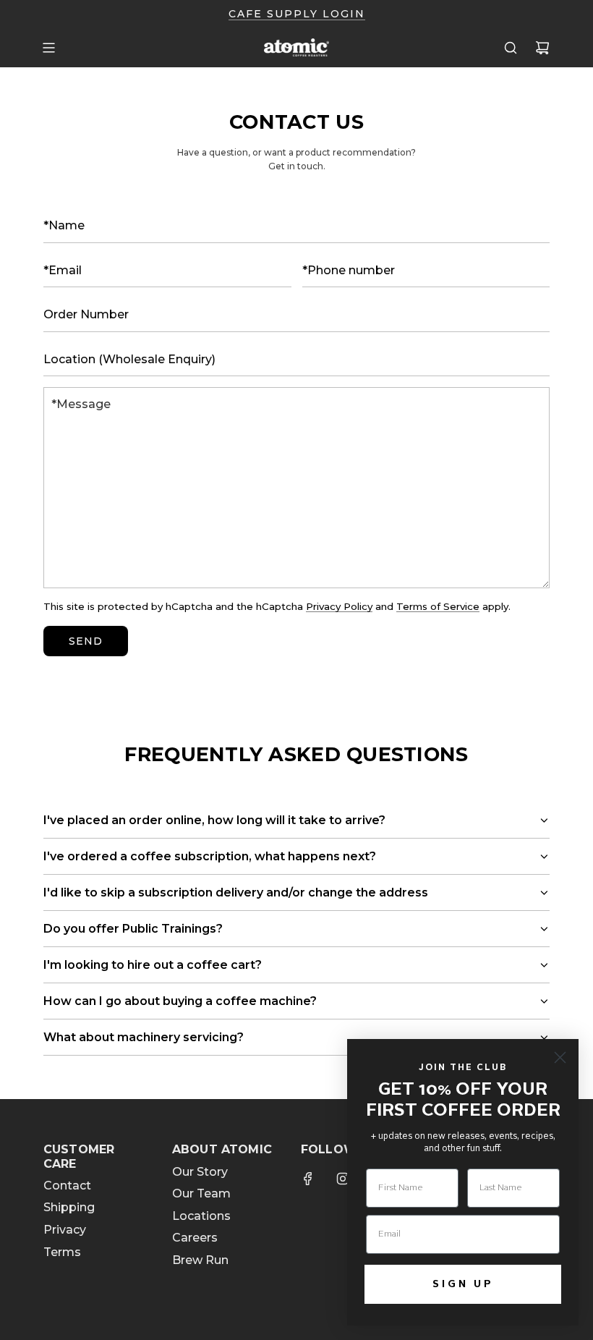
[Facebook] (308, 1179)
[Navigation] (48, 48)
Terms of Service (437, 606)
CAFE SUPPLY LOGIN (297, 13)
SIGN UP (463, 1284)
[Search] (510, 48)
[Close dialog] (560, 1057)
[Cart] (542, 48)
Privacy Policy (339, 606)
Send (86, 641)
